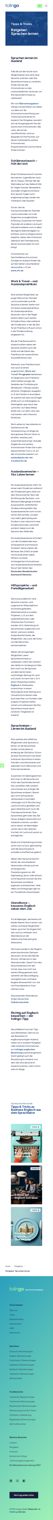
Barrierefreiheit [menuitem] (17, 1319)
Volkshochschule (20, 1002)
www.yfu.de (17, 270)
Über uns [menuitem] (14, 1310)
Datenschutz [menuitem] (16, 1324)
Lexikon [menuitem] (13, 1442)
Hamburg (13, 1512)
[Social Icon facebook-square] (23, 1481)
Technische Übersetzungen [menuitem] (22, 1401)
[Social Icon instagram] (17, 1481)
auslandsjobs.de (19, 457)
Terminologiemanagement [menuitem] (22, 1460)
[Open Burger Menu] (46, 6)
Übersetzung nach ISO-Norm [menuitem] (23, 1410)
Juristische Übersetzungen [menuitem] (22, 1397)
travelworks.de (19, 461)
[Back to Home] (12, 5)
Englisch (15, 685)
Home (7, 1266)
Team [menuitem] (12, 1315)
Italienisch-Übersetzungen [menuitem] (22, 1365)
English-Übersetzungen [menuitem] (20, 1356)
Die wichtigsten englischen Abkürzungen (26, 1156)
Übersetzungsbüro (29, 103)
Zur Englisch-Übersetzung (26, 1239)
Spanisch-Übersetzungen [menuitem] (21, 1369)
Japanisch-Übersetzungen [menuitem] (22, 1374)
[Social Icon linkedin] (12, 1481)
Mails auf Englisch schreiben (26, 1198)
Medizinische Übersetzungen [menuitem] (23, 1406)
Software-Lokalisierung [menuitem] (20, 1415)
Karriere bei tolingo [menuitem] (18, 1456)
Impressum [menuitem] (15, 1332)
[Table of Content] (2, 765)
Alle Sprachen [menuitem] (16, 1378)
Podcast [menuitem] (14, 1451)
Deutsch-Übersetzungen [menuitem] (21, 1351)
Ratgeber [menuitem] (14, 1447)
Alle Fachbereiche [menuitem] (18, 1424)
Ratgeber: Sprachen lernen (17, 1271)
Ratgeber (19, 1266)
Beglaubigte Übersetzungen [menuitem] (23, 1419)
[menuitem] (25, 1465)
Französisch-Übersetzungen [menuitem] (23, 1360)
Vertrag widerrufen (24, 1495)
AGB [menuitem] (12, 1328)
